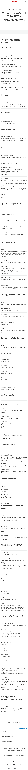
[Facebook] (7, 764)
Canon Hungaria (13, 761)
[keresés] (2, 2)
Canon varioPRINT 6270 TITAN (7, 31)
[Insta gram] (10, 764)
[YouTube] (20, 764)
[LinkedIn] (14, 764)
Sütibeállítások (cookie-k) (14, 758)
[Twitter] (17, 764)
